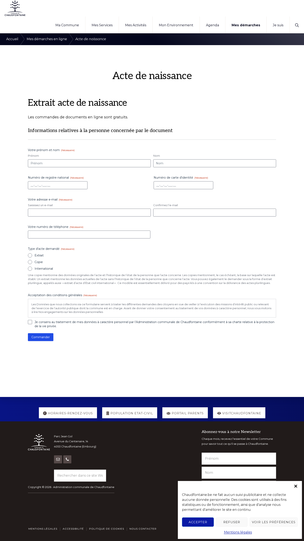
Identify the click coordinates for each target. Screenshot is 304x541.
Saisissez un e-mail (40, 205)
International (44, 268)
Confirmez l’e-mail (165, 205)
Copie (39, 262)
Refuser (231, 522)
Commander (40, 337)
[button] (296, 486)
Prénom (33, 155)
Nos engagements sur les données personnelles (70, 312)
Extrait (39, 255)
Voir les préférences (274, 522)
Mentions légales (238, 532)
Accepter (198, 522)
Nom (156, 155)
